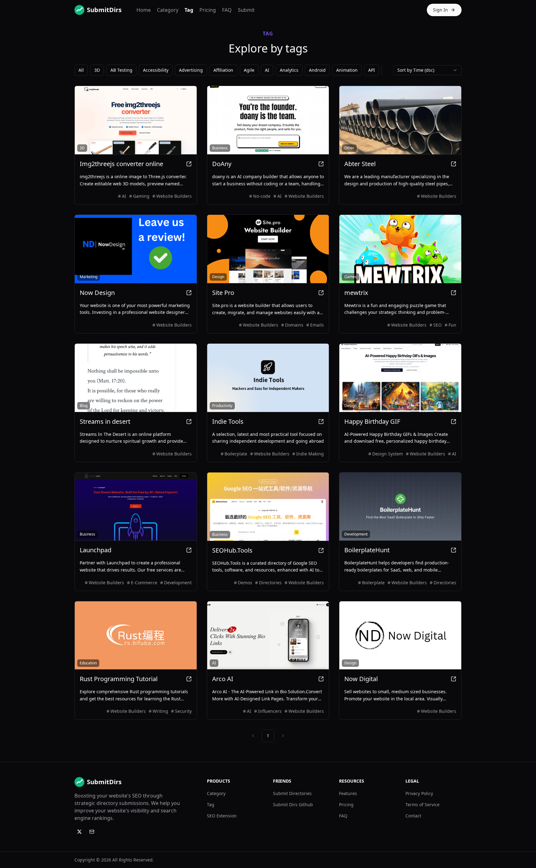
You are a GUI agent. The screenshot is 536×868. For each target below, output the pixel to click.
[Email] (92, 832)
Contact (413, 816)
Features (348, 793)
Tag (189, 10)
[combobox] (427, 70)
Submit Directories (292, 793)
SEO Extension (222, 816)
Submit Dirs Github (293, 804)
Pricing (207, 10)
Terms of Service (422, 804)
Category (167, 10)
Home (143, 10)
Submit (246, 10)
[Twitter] (79, 832)
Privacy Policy (419, 793)
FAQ (227, 10)
